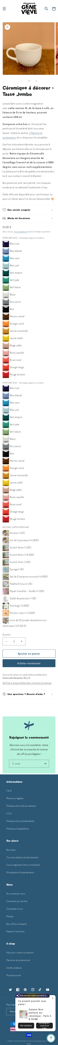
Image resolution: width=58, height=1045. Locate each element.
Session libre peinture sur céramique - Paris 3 (40, 1012)
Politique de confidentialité (20, 820)
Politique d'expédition (17, 828)
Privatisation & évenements (20, 872)
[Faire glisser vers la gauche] (21, 81)
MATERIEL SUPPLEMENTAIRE (16, 527)
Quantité (6, 634)
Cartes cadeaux (14, 967)
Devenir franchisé (15, 931)
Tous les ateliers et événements (22, 857)
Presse (9, 916)
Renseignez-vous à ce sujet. (44, 1026)
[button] (4, 8)
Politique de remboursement (21, 805)
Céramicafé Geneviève (20, 1041)
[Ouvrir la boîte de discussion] (50, 1038)
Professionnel (13, 975)
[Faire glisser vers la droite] (36, 81)
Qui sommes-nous (15, 893)
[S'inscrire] (45, 764)
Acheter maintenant (29, 663)
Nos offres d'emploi (16, 923)
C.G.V (9, 813)
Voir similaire (26, 1025)
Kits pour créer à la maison (20, 952)
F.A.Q (8, 790)
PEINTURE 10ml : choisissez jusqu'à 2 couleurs (23, 382)
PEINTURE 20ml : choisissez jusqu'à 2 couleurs (23, 237)
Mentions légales (14, 798)
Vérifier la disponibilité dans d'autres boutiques (27, 682)
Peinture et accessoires (18, 960)
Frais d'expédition (20, 232)
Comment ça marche (16, 901)
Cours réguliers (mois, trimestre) (23, 864)
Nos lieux (11, 849)
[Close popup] (52, 998)
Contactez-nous (14, 908)
